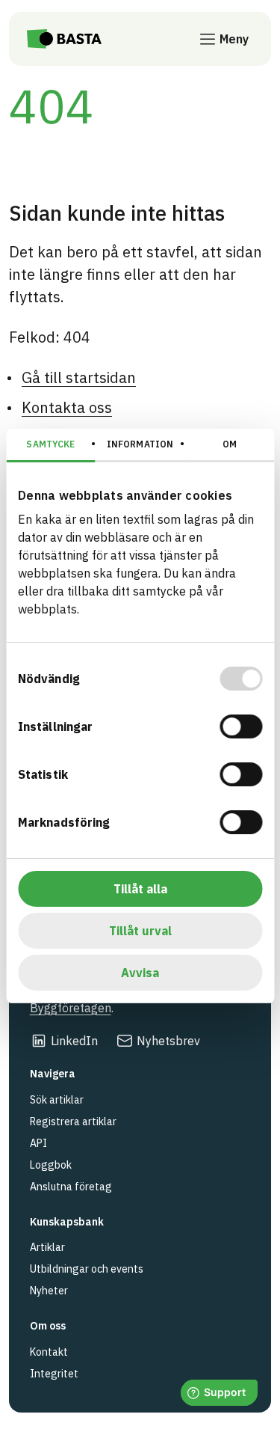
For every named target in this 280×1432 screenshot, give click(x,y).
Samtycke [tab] (50, 444)
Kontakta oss (67, 407)
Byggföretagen (70, 1007)
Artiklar (47, 1247)
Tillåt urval (140, 930)
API (38, 1143)
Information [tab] (140, 444)
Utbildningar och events (86, 1269)
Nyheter (49, 1290)
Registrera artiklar (73, 1121)
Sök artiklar (57, 1100)
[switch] (241, 726)
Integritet (54, 1373)
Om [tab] (230, 444)
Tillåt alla (140, 888)
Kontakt (49, 1352)
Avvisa (140, 972)
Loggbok (51, 1165)
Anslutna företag (71, 1186)
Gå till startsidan (79, 377)
